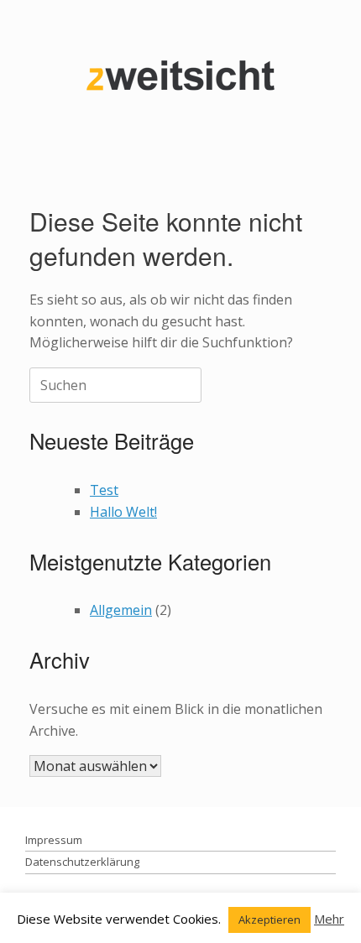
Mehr (329, 918)
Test (104, 490)
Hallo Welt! (123, 512)
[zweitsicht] (180, 75)
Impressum (53, 839)
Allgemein (121, 610)
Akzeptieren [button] (269, 919)
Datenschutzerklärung (82, 861)
